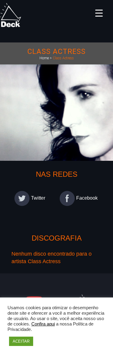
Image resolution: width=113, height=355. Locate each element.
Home (44, 58)
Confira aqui (43, 324)
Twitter (38, 198)
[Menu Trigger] (99, 13)
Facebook (87, 198)
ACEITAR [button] (21, 341)
